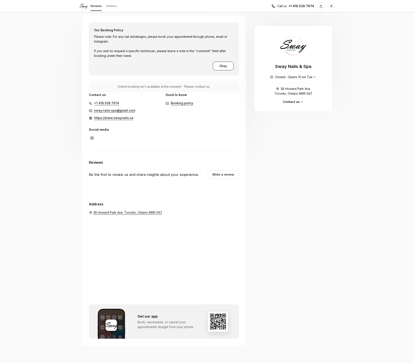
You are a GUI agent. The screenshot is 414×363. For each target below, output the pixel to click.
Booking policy (182, 103)
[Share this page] (321, 6)
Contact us (291, 102)
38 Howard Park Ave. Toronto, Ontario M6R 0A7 (293, 91)
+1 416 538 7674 (301, 6)
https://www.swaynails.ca (113, 118)
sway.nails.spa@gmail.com (114, 110)
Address (111, 6)
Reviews (96, 6)
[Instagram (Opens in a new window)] (92, 138)
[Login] (331, 6)
